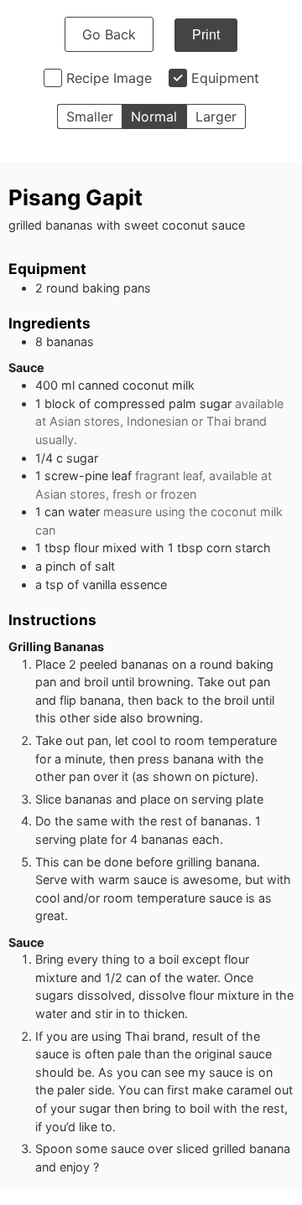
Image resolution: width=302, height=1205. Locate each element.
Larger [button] (216, 116)
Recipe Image (109, 78)
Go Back (109, 34)
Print (206, 35)
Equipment (225, 78)
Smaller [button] (89, 116)
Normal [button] (154, 116)
